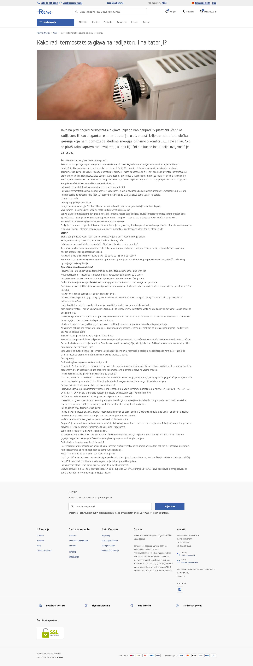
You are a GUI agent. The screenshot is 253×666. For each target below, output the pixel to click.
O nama (134, 22)
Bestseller (108, 22)
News (55, 33)
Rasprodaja (121, 22)
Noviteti (95, 22)
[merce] (60, 657)
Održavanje (74, 556)
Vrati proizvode (108, 545)
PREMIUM (83, 22)
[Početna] (45, 11)
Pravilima (164, 513)
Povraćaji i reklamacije (78, 540)
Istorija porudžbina (109, 540)
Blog (214, 2)
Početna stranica (43, 33)
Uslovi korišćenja (44, 550)
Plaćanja (72, 545)
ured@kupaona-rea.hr (72, 2)
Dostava (72, 535)
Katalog (72, 551)
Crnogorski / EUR (202, 2)
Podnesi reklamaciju (110, 550)
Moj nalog (105, 535)
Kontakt (146, 22)
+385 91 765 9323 (49, 2)
